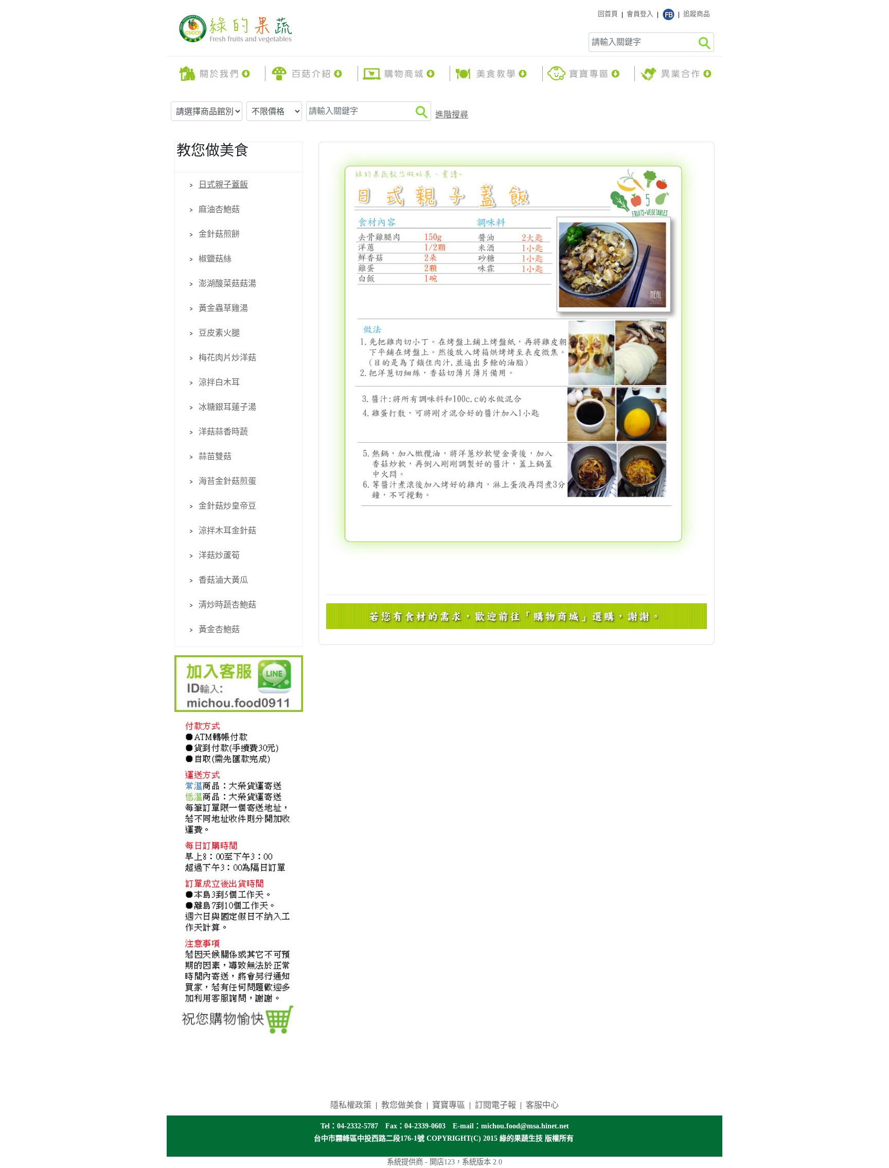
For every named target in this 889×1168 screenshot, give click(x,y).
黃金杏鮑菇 (219, 629)
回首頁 (608, 14)
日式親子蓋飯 (223, 184)
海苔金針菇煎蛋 (227, 481)
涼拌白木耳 (219, 382)
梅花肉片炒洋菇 (227, 357)
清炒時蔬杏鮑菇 (227, 604)
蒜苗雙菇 (215, 456)
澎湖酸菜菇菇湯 (227, 283)
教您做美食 (401, 1105)
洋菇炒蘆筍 (219, 555)
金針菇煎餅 (219, 234)
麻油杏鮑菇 (219, 209)
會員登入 (640, 14)
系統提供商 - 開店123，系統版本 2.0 (444, 1162)
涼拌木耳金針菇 (227, 530)
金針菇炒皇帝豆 (227, 505)
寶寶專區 (448, 1105)
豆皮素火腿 (219, 332)
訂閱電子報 (495, 1105)
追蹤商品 (696, 14)
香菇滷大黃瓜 (223, 580)
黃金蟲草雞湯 (223, 308)
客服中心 (542, 1105)
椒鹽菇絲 (215, 258)
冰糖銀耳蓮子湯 (227, 407)
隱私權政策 (350, 1105)
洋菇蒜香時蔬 (223, 431)
